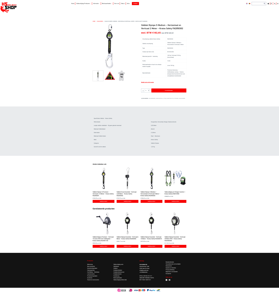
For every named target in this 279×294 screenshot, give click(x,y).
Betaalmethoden (170, 262)
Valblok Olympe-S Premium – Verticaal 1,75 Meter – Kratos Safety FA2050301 (103, 193)
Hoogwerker (152, 98)
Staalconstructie (168, 98)
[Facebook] (169, 280)
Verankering (116, 276)
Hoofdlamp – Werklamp (93, 272)
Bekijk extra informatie (147, 82)
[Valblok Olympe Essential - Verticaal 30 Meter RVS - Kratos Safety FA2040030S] (175, 223)
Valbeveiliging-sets (118, 264)
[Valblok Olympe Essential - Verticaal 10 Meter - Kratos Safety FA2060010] (151, 223)
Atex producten (91, 266)
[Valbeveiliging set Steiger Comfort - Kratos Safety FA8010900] (175, 178)
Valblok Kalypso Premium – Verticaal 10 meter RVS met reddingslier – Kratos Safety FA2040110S (103, 238)
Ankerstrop (90, 264)
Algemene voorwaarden (172, 271)
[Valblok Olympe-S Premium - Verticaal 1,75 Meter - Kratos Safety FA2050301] (103, 178)
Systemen (89, 278)
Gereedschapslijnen (92, 268)
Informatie (96, 3)
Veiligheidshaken (117, 270)
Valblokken (182, 98)
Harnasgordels (91, 270)
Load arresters (91, 274)
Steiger (176, 98)
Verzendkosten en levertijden (173, 264)
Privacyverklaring (170, 269)
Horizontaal (159, 98)
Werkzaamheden (106, 3)
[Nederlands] (246, 3)
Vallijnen (115, 268)
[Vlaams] (249, 3)
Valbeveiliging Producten (83, 3)
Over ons (116, 3)
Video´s (123, 3)
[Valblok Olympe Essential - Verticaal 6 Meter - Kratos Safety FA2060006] (127, 223)
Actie (128, 3)
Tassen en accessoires (93, 279)
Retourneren (169, 266)
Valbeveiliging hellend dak (120, 279)
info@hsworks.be (144, 270)
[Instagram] (166, 280)
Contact (135, 3)
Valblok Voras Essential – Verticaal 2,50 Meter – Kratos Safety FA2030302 (126, 193)
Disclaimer (168, 273)
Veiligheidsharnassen (118, 272)
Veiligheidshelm (117, 274)
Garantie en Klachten (171, 268)
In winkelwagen (169, 90)
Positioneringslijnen (92, 276)
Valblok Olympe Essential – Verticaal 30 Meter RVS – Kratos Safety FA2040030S (175, 238)
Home (72, 3)
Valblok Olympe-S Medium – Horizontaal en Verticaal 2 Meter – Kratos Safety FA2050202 (150, 193)
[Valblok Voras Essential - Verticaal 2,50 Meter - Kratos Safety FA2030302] (127, 178)
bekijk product (103, 201)
